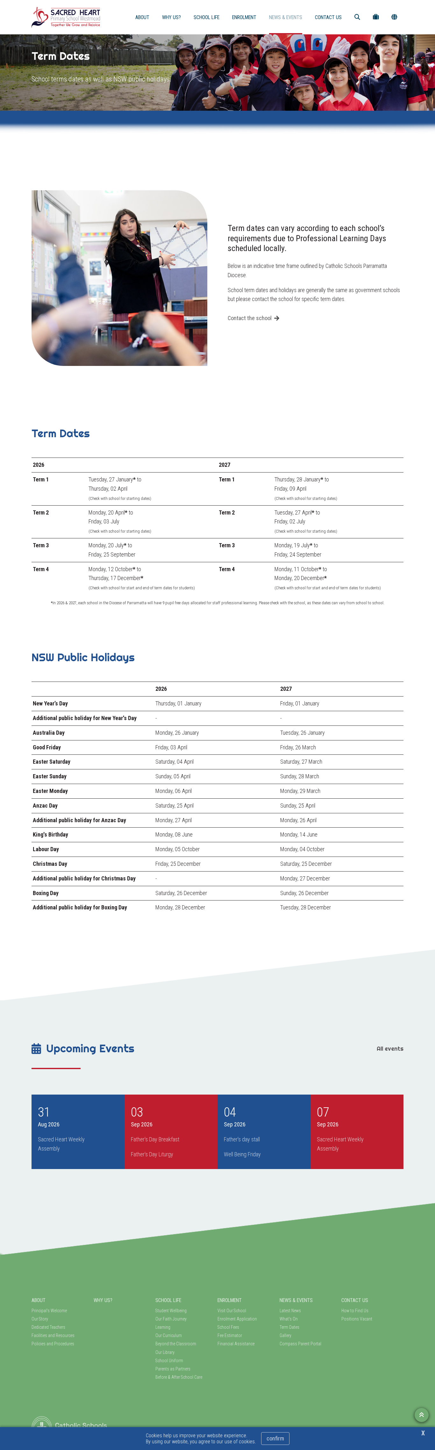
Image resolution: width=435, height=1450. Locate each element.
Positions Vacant (356, 1318)
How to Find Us (354, 1310)
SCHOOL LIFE (206, 17)
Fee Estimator (230, 1335)
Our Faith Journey (171, 1318)
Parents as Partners (172, 1368)
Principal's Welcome (49, 1310)
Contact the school (250, 318)
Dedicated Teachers (48, 1327)
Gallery (285, 1335)
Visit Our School (232, 1310)
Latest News (290, 1310)
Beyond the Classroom (175, 1343)
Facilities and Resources (53, 1335)
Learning (162, 1327)
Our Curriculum (168, 1335)
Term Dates (289, 1327)
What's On (289, 1318)
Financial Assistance (236, 1343)
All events (390, 1048)
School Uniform (169, 1360)
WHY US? (171, 17)
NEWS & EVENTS (285, 17)
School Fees (228, 1327)
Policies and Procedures (53, 1343)
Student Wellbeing (171, 1310)
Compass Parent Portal (300, 1343)
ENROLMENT (244, 17)
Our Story (40, 1318)
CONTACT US (328, 17)
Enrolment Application (237, 1318)
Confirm (275, 1438)
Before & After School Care (178, 1377)
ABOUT (142, 17)
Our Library (165, 1352)
